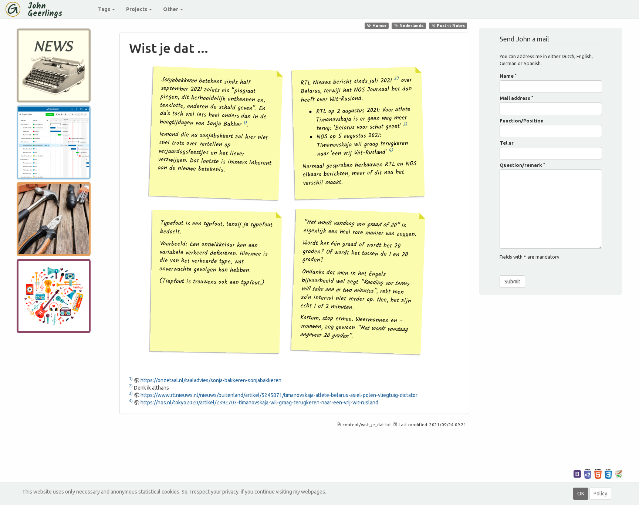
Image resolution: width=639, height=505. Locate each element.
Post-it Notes (450, 25)
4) (391, 150)
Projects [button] (137, 9)
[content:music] (54, 295)
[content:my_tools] (54, 219)
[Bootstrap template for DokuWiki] (577, 473)
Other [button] (171, 9)
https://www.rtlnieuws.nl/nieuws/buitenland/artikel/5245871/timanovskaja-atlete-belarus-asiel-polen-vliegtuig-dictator (279, 395)
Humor (378, 25)
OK (580, 493)
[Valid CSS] (608, 473)
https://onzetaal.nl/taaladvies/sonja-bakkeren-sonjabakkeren (211, 380)
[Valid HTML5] (598, 473)
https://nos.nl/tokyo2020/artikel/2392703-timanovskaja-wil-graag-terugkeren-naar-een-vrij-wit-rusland (259, 402)
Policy (600, 493)
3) (405, 124)
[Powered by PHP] (587, 473)
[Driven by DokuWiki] (618, 473)
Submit (512, 282)
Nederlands (410, 25)
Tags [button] (104, 9)
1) (245, 122)
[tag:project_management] (54, 142)
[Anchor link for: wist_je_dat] (215, 47)
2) (396, 78)
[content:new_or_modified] (54, 65)
